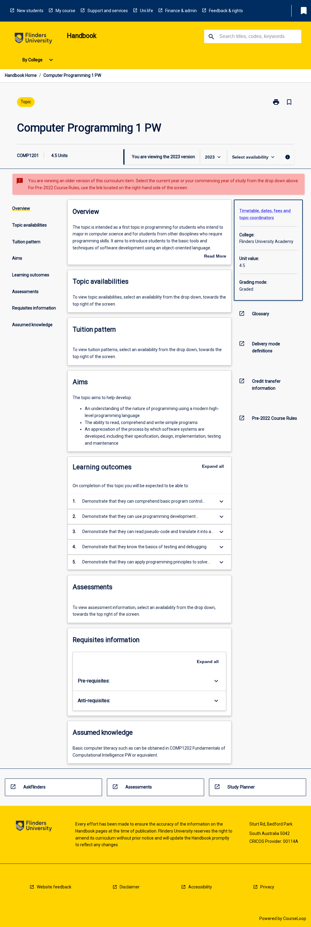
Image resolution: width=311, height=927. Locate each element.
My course (65, 10)
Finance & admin (181, 10)
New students (30, 10)
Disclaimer (130, 886)
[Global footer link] (34, 827)
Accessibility (200, 886)
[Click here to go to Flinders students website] (33, 39)
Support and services (107, 10)
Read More (215, 257)
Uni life (146, 10)
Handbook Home (21, 75)
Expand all (213, 466)
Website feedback (54, 886)
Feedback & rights (226, 10)
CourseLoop (294, 918)
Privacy (267, 886)
